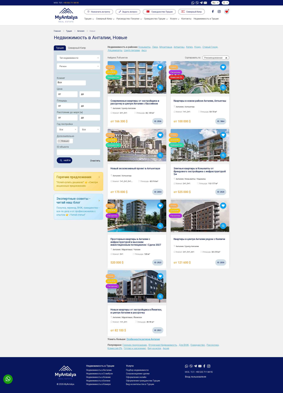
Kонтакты (186, 18)
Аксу (144, 50)
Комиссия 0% (115, 348)
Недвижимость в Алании (98, 377)
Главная (57, 31)
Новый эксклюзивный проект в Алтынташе (136, 180)
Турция (69, 31)
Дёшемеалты (115, 50)
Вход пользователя (195, 376)
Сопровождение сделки (137, 373)
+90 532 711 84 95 (66, 3)
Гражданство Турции (162, 12)
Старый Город (210, 47)
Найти (67, 160)
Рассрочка (213, 345)
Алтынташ (179, 47)
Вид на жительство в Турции (140, 384)
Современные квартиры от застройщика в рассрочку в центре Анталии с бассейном (136, 111)
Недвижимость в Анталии (99, 370)
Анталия (80, 31)
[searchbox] (72, 82)
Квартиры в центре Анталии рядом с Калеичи (199, 251)
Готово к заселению (135, 348)
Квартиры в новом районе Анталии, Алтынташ (200, 111)
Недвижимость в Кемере (98, 384)
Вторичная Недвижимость (163, 345)
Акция (166, 348)
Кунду (197, 47)
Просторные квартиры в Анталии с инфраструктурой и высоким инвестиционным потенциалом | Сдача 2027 (136, 251)
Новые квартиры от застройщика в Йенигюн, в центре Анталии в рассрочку (136, 320)
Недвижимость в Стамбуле (99, 373)
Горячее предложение (135, 345)
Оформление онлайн (136, 377)
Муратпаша (165, 47)
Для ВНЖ (184, 345)
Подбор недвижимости (137, 370)
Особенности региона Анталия (143, 339)
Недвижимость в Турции (206, 18)
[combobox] (71, 82)
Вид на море (154, 348)
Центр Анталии (132, 50)
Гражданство (197, 345)
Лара (155, 47)
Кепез (189, 47)
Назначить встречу (100, 12)
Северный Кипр (194, 12)
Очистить (95, 160)
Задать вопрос (129, 12)
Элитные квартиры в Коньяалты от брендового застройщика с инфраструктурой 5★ (200, 180)
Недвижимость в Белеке (98, 380)
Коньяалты (144, 47)
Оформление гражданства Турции (143, 380)
